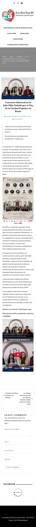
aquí (29, 309)
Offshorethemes (22, 520)
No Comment (18, 119)
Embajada (24, 33)
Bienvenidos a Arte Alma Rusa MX (18, 28)
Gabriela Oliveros (12, 116)
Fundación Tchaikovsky (18, 44)
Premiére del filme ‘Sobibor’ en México (11, 395)
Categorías (18, 39)
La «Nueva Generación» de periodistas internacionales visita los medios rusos (25, 398)
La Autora (11, 33)
